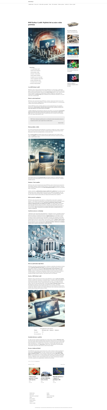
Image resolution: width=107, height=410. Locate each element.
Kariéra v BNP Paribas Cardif (36, 80)
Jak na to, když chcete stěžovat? (72, 43)
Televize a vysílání (72, 4)
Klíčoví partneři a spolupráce (35, 75)
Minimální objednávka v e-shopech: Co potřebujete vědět (58, 378)
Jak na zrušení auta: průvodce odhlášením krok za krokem (45, 378)
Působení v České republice (35, 73)
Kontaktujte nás (37, 361)
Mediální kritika (31, 4)
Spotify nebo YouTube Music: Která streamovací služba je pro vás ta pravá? (72, 70)
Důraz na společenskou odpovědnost (37, 78)
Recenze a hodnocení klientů (35, 83)
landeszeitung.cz (30, 1)
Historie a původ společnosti (35, 70)
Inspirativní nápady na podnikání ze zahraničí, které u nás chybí (72, 84)
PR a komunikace (54, 4)
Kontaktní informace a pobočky (36, 81)
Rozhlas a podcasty (61, 4)
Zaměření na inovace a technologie (36, 77)
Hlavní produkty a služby (35, 72)
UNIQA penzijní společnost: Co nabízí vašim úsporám (33, 378)
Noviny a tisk (36, 4)
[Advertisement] (53, 11)
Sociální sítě (67, 4)
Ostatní (50, 4)
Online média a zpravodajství (43, 4)
